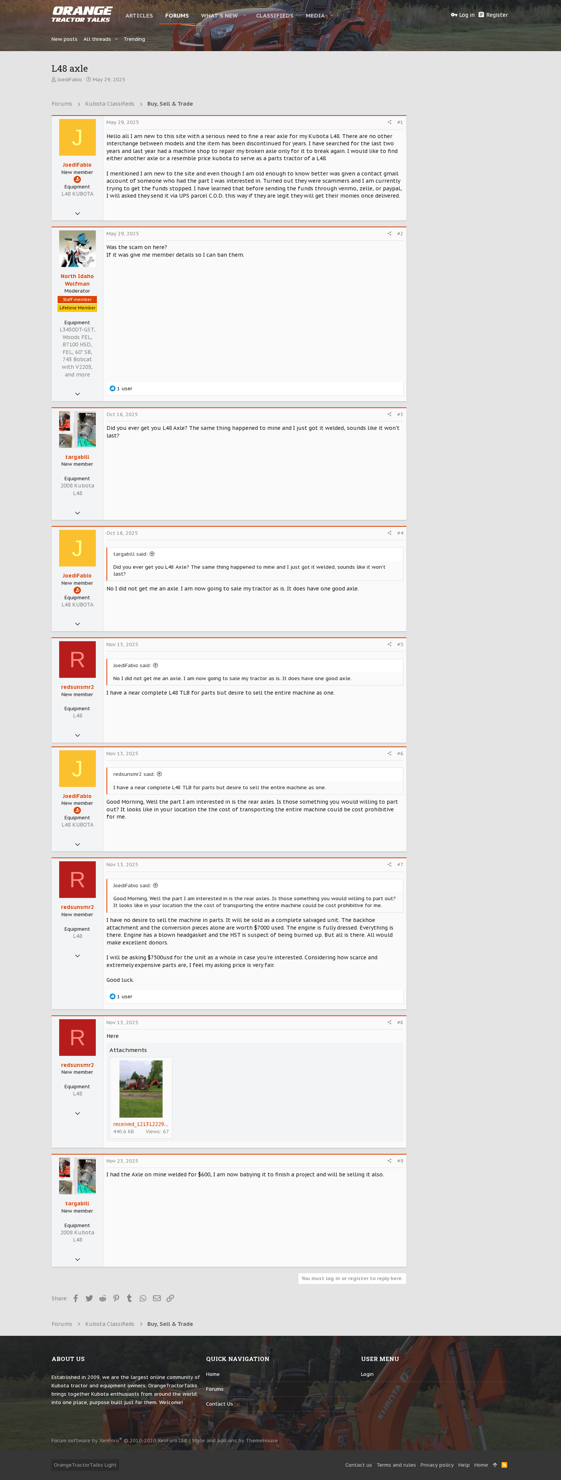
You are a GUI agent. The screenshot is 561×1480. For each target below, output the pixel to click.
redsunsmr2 (77, 687)
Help (464, 1465)
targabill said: (130, 554)
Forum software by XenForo (120, 1440)
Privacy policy (437, 1465)
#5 (400, 644)
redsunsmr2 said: (134, 774)
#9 (400, 1161)
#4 (400, 533)
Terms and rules (396, 1465)
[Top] (494, 1465)
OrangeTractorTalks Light (85, 1465)
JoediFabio (69, 79)
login (367, 1374)
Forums (215, 1389)
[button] (244, 15)
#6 (400, 753)
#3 (400, 414)
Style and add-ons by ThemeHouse (235, 1440)
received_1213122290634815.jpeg (155, 1124)
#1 (400, 122)
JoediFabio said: (132, 665)
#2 (400, 233)
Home (213, 1374)
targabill (77, 457)
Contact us (219, 1404)
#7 (400, 864)
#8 (400, 1022)
